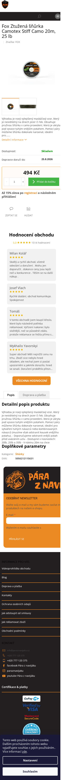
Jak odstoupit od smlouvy (16, 613)
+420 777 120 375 (15, 655)
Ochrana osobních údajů (16, 604)
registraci (30, 193)
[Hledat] (39, 16)
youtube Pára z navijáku (21, 675)
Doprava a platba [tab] (34, 395)
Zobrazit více (31, 380)
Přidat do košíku (46, 181)
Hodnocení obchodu (31, 235)
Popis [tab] (11, 395)
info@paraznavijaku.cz (18, 650)
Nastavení (30, 760)
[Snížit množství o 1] (6, 182)
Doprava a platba (12, 586)
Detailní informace (12, 139)
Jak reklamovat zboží (14, 622)
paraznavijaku (15, 670)
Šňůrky (19, 454)
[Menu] (57, 16)
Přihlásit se (16, 539)
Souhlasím (30, 771)
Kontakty (7, 595)
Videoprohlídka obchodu (16, 568)
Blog (4, 577)
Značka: (13, 42)
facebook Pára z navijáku (21, 665)
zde (24, 751)
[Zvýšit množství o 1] (23, 182)
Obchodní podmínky (14, 630)
